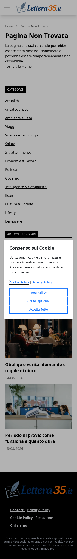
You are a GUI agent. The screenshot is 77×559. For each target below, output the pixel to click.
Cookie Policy (19, 282)
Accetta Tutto (38, 309)
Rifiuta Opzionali (38, 301)
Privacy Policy (42, 282)
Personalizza (38, 293)
